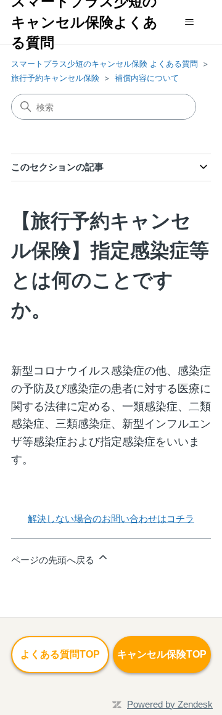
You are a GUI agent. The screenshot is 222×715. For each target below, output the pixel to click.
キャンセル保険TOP (162, 654)
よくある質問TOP (60, 654)
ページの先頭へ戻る (54, 560)
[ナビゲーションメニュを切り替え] (189, 22)
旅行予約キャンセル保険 (55, 78)
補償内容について (147, 78)
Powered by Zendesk (170, 704)
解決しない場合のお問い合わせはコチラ (111, 518)
